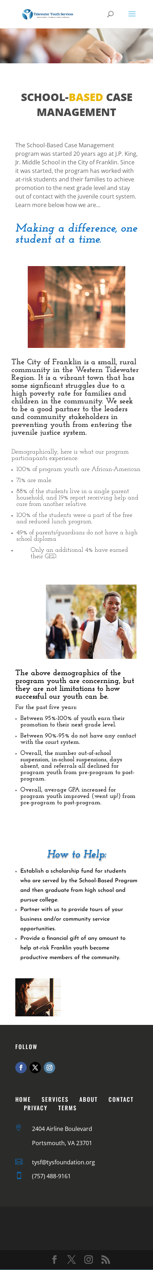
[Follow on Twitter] (35, 1067)
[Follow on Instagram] (49, 1067)
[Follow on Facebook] (21, 1067)
